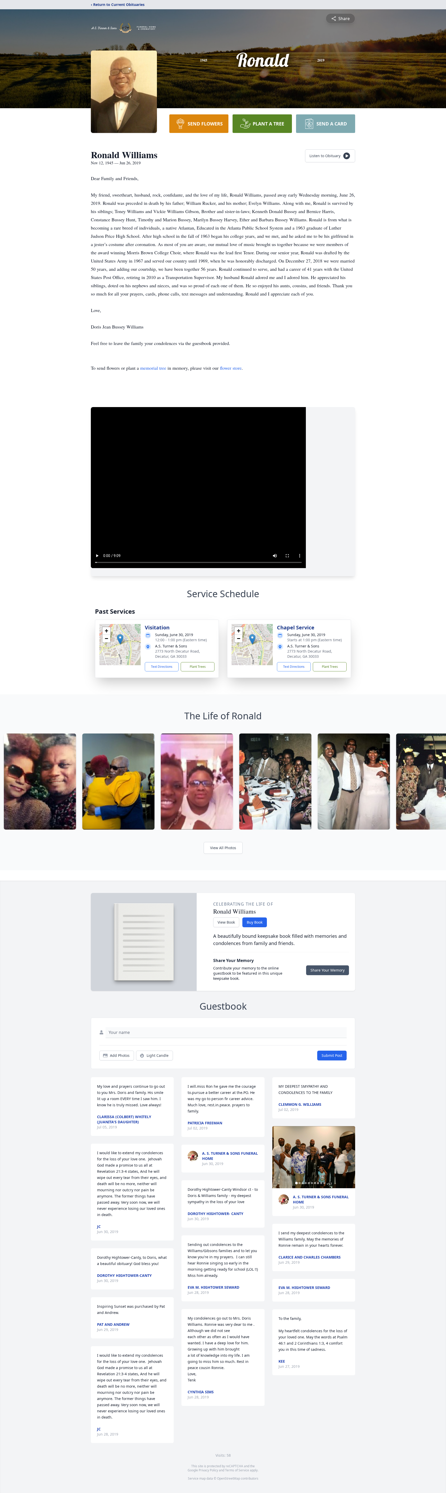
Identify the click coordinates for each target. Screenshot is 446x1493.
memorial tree (153, 368)
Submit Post (332, 1055)
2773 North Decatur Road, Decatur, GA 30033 (177, 654)
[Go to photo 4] (306, 1183)
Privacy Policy (208, 1470)
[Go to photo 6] (312, 1183)
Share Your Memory (327, 970)
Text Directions (161, 666)
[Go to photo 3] (303, 1183)
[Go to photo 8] (318, 1183)
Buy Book (254, 922)
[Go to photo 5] (309, 1183)
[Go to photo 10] (324, 1183)
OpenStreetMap (228, 1478)
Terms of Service (237, 1470)
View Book (226, 922)
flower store (231, 368)
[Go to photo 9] (321, 1183)
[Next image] (350, 1157)
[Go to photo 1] (296, 1183)
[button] (120, 639)
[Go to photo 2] (300, 1183)
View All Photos (223, 847)
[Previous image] (277, 1157)
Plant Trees (198, 666)
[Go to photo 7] (315, 1183)
